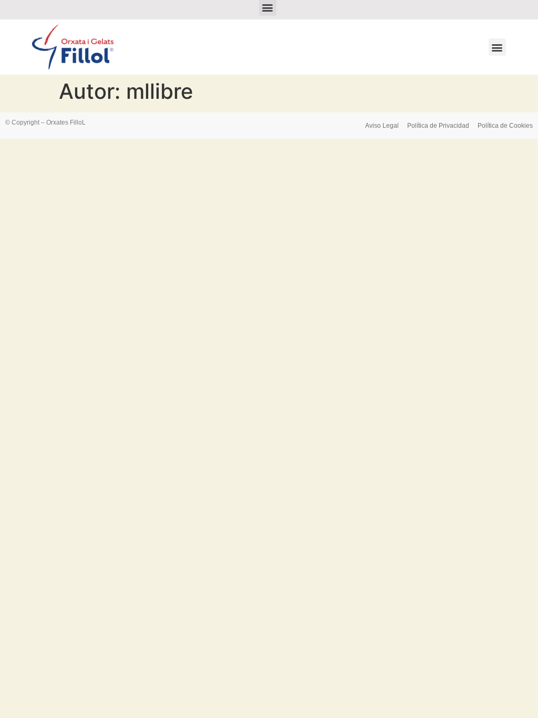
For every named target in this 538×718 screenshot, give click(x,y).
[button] (497, 47)
